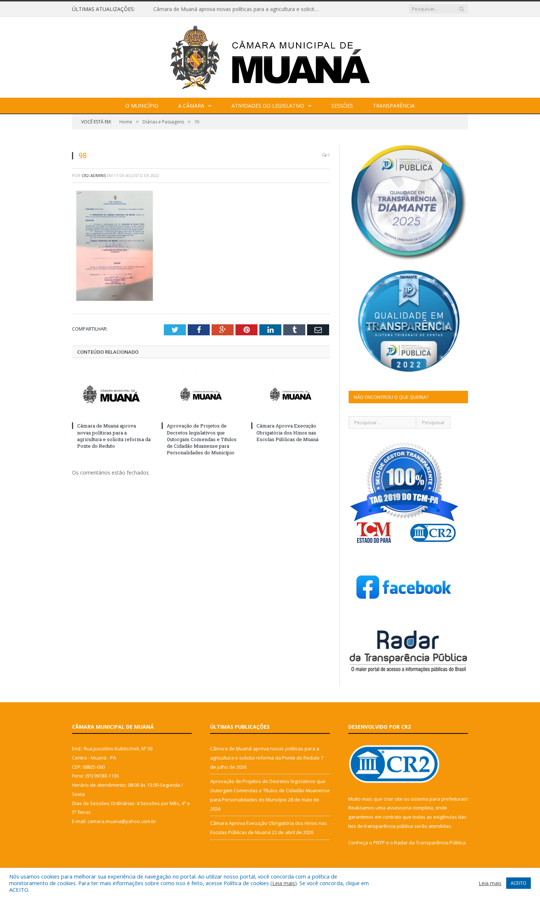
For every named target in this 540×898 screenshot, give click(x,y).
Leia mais (283, 883)
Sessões (342, 105)
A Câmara (191, 105)
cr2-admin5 (94, 175)
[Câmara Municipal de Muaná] (270, 55)
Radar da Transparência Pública (430, 842)
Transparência (394, 105)
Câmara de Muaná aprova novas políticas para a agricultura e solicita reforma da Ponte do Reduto (114, 435)
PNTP (379, 842)
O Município (141, 105)
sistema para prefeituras (439, 799)
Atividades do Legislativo (267, 105)
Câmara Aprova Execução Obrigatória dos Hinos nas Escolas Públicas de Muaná (287, 432)
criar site (393, 799)
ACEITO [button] (518, 883)
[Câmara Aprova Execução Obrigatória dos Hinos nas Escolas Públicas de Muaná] (290, 394)
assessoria (398, 807)
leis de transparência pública (380, 826)
